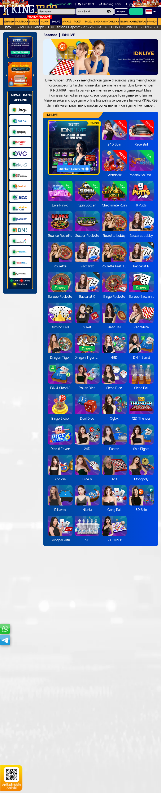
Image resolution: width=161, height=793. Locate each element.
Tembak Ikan (127, 21)
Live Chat (87, 4)
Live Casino (101, 21)
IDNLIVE (56, 21)
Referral (141, 21)
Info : (8, 27)
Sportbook (21, 21)
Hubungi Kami (112, 4)
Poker (77, 21)
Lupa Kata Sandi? (137, 4)
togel (88, 21)
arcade (66, 21)
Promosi (152, 21)
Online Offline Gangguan (21, 282)
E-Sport (34, 21)
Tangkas (113, 21)
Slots (45, 21)
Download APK (63, 4)
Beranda (9, 21)
